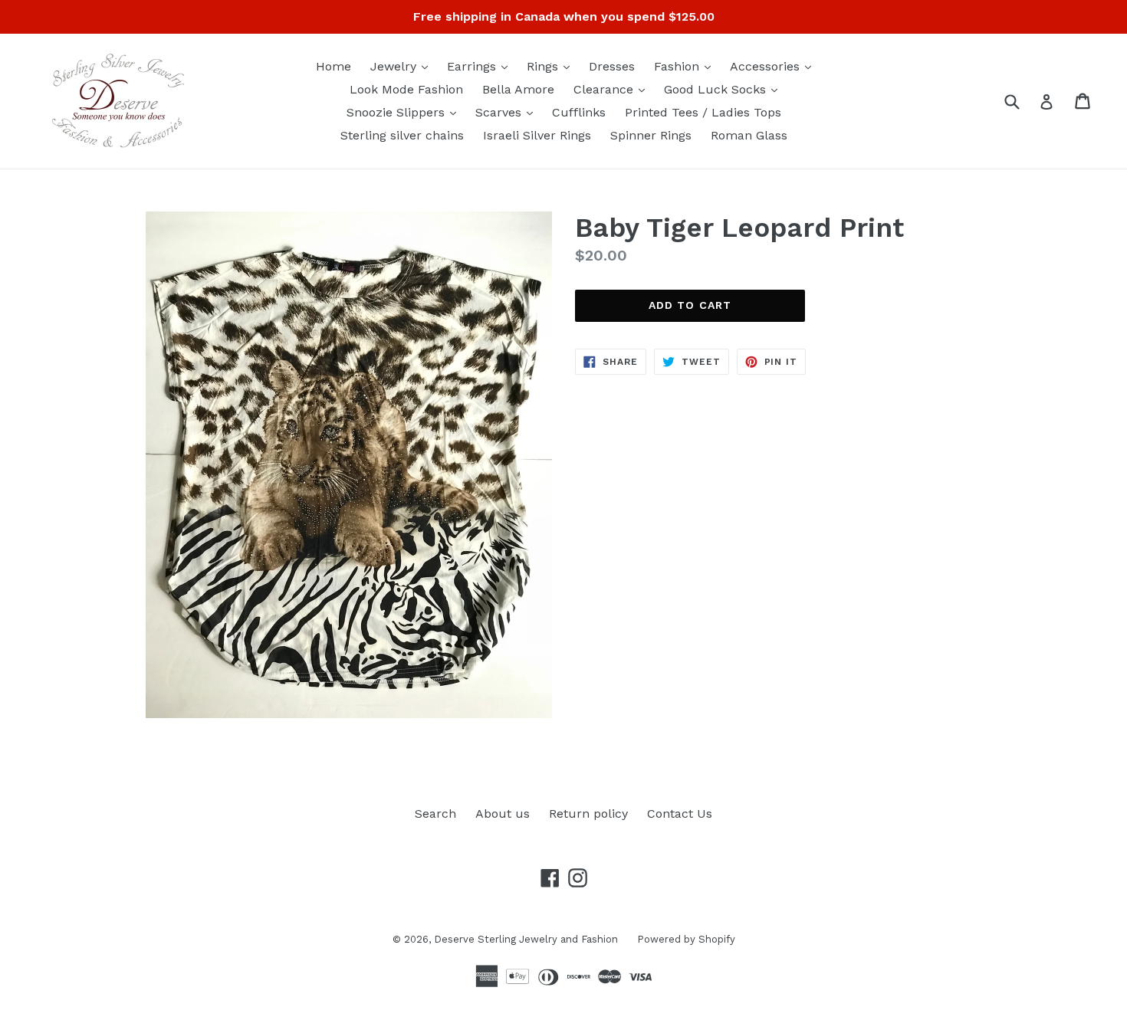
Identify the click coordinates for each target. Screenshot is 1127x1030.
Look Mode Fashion (406, 89)
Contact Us (679, 813)
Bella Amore (518, 89)
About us (502, 813)
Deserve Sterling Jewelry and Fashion (526, 939)
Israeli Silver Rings (537, 135)
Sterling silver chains (402, 135)
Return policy (588, 813)
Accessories (774, 66)
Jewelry (402, 66)
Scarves (507, 112)
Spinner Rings (651, 135)
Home (333, 66)
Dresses (612, 66)
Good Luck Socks (724, 89)
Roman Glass (749, 135)
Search (435, 813)
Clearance (612, 89)
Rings (552, 66)
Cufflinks (579, 112)
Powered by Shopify (686, 939)
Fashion (686, 66)
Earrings (481, 66)
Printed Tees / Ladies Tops (703, 112)
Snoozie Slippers (405, 112)
